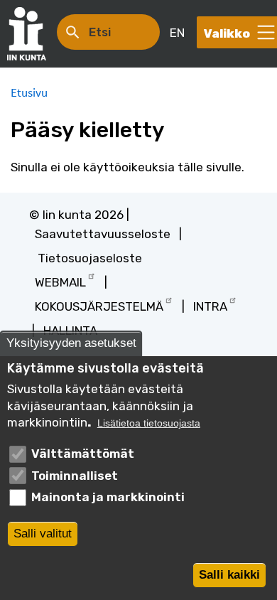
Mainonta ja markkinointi (108, 497)
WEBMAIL (60, 282)
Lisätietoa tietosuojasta (148, 423)
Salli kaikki (229, 575)
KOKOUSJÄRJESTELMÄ (99, 306)
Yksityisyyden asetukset (71, 343)
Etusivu (29, 92)
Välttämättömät (82, 453)
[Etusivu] (33, 33)
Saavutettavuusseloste (102, 234)
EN (177, 33)
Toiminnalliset (74, 475)
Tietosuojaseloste (90, 258)
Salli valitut (42, 533)
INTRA (210, 306)
